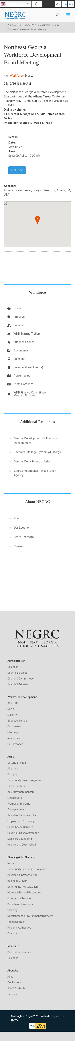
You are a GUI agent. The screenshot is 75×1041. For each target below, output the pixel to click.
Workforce (17, 75)
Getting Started (16, 762)
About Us (19, 317)
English (10, 3)
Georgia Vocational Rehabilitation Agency (35, 473)
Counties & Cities (17, 672)
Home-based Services (20, 827)
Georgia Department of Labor (33, 461)
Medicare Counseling (19, 838)
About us (12, 768)
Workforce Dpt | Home (18, 25)
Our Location (22, 527)
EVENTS (35, 25)
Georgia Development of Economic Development (36, 441)
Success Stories (24, 342)
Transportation (16, 809)
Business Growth (17, 880)
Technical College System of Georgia (38, 452)
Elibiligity (12, 774)
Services (19, 325)
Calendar (19, 359)
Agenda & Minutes (18, 684)
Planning (12, 910)
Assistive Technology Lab (22, 815)
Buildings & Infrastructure (22, 875)
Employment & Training (21, 821)
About (18, 518)
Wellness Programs (18, 803)
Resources (13, 738)
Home (17, 308)
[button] (37, 220)
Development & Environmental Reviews (30, 915)
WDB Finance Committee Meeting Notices (29, 394)
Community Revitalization (22, 886)
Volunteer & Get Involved (21, 844)
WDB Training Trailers (27, 333)
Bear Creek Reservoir (19, 952)
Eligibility (12, 714)
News (10, 708)
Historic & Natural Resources (24, 892)
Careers (19, 546)
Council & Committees (20, 678)
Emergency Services (19, 898)
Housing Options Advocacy (23, 832)
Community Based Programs (24, 780)
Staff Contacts (23, 384)
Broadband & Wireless (20, 904)
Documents (20, 350)
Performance (21, 375)
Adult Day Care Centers (21, 791)
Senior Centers (16, 786)
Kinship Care (14, 797)
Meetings (13, 732)
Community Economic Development (28, 869)
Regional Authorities (19, 927)
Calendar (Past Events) (28, 367)
